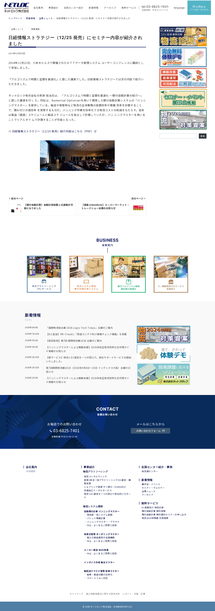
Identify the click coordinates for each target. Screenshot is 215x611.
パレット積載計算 (96, 518)
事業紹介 (89, 467)
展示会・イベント (151, 484)
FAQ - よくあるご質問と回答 (102, 525)
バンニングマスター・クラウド (103, 521)
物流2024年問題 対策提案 (155, 518)
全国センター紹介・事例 (157, 467)
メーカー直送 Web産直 (96, 549)
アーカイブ (147, 494)
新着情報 (35, 29)
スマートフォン (95, 578)
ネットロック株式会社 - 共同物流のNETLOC (111, 606)
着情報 (35, 315)
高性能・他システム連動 (100, 514)
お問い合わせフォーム (148, 430)
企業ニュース (17, 29)
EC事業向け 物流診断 (153, 507)
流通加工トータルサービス (98, 490)
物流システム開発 (93, 506)
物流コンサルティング (95, 476)
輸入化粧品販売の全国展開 (101, 537)
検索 (202, 136)
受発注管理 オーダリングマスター (101, 534)
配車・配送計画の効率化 (100, 574)
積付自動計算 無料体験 (154, 511)
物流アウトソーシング (95, 471)
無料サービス (149, 503)
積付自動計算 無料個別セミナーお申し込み (164, 514)
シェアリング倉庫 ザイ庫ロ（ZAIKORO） (105, 486)
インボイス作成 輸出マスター (99, 562)
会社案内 (31, 467)
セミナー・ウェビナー (153, 487)
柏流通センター (150, 471)
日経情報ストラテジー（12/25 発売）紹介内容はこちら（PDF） (53, 131)
